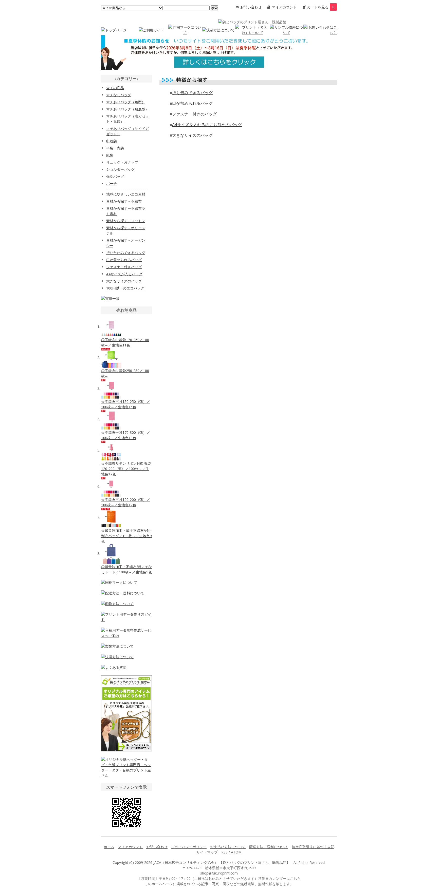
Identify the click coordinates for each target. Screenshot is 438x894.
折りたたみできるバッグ (125, 252)
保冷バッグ (115, 176)
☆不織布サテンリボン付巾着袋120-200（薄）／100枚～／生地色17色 (126, 468)
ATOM (236, 852)
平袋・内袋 (115, 148)
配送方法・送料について (268, 846)
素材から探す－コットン (125, 220)
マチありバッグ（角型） (125, 102)
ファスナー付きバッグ (124, 266)
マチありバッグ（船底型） (127, 109)
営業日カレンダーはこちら (279, 878)
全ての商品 (115, 87)
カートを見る (320, 7)
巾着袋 (111, 141)
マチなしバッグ (118, 94)
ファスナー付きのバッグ (194, 114)
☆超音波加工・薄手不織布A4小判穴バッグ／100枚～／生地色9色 (126, 535)
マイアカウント (284, 7)
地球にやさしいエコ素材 (125, 194)
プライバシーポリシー (189, 846)
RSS (224, 852)
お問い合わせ (251, 7)
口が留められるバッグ (192, 103)
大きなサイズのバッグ (192, 135)
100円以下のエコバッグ (125, 288)
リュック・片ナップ (122, 162)
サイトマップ (207, 852)
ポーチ (111, 183)
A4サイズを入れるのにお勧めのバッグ (207, 124)
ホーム (109, 846)
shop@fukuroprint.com (219, 873)
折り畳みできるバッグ (192, 92)
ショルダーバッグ (120, 169)
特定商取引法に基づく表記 (313, 846)
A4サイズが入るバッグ (124, 273)
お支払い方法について (228, 846)
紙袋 (109, 155)
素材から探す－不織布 (124, 201)
